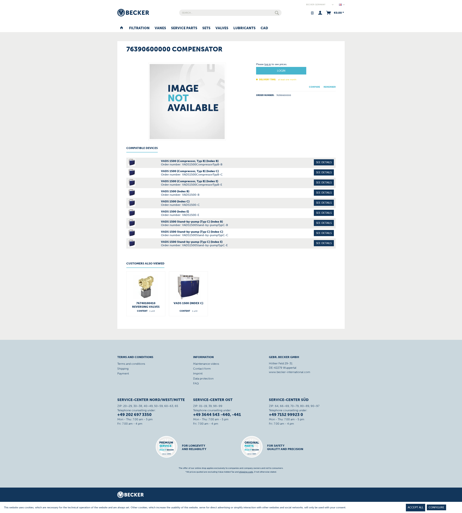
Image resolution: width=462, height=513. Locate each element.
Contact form (202, 368)
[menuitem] (230, 13)
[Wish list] (312, 13)
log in (267, 64)
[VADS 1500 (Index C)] (188, 287)
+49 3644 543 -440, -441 (217, 414)
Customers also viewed (145, 263)
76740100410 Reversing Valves (146, 304)
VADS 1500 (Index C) (188, 303)
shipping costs (246, 472)
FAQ (196, 383)
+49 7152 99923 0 (286, 414)
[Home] (121, 28)
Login (281, 70)
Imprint (197, 373)
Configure (436, 507)
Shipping (122, 368)
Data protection (203, 378)
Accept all (415, 507)
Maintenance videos (206, 363)
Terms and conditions (131, 363)
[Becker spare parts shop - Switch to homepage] (133, 12)
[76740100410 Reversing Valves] (145, 287)
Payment (123, 373)
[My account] (320, 13)
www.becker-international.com (289, 372)
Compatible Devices (142, 148)
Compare (314, 87)
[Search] (277, 13)
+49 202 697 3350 (134, 414)
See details (324, 162)
